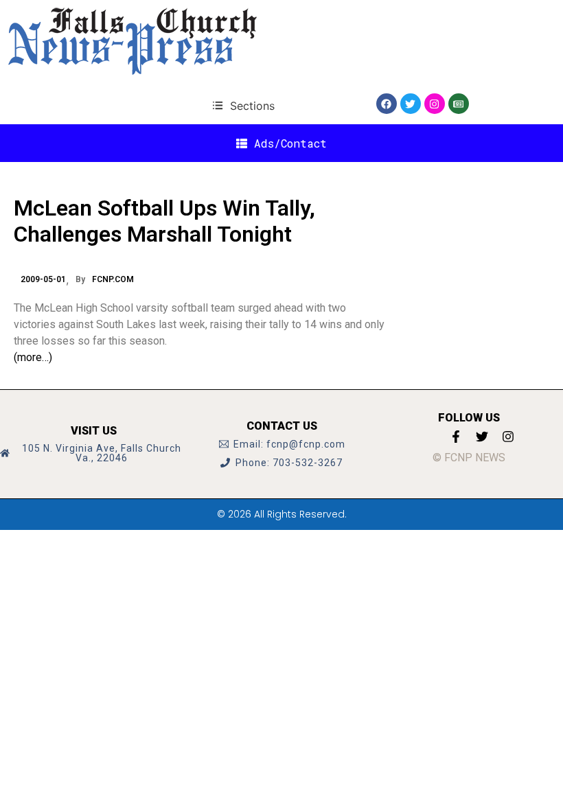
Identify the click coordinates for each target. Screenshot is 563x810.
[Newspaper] (458, 103)
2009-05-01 (43, 279)
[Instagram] (434, 103)
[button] (243, 105)
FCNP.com (113, 279)
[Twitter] (410, 103)
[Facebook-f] (456, 436)
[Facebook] (386, 103)
